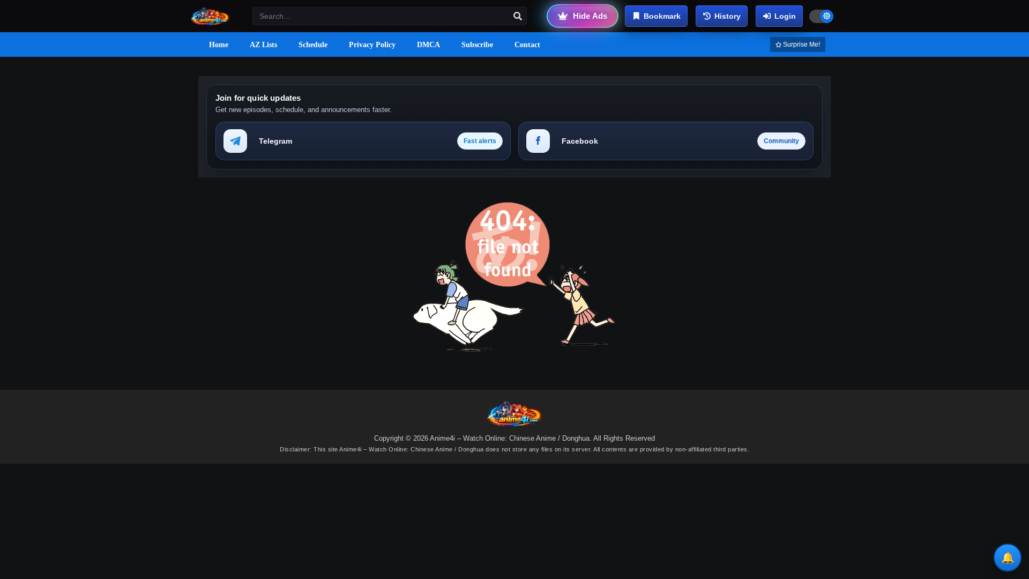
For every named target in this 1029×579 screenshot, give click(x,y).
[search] (518, 16)
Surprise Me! (800, 44)
